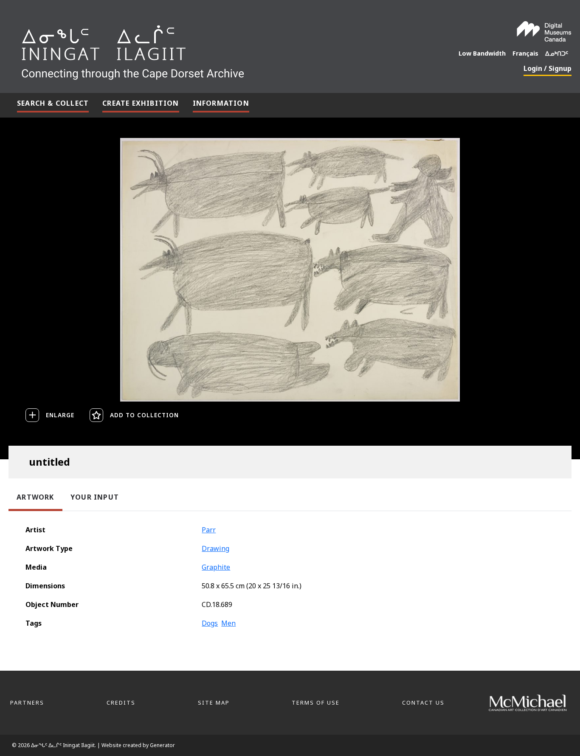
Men (228, 623)
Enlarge (60, 415)
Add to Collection (144, 415)
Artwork (35, 497)
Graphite (216, 567)
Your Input (94, 497)
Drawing (215, 548)
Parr (209, 529)
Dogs (210, 623)
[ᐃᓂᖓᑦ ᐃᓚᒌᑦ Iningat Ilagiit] (196, 49)
